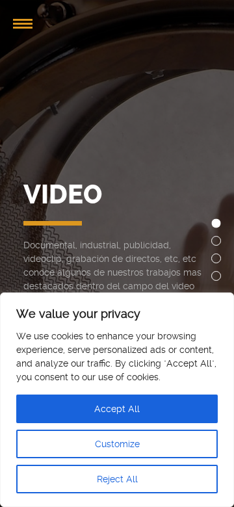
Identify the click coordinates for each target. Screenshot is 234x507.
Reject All (117, 479)
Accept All (117, 409)
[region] (117, 399)
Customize (117, 444)
